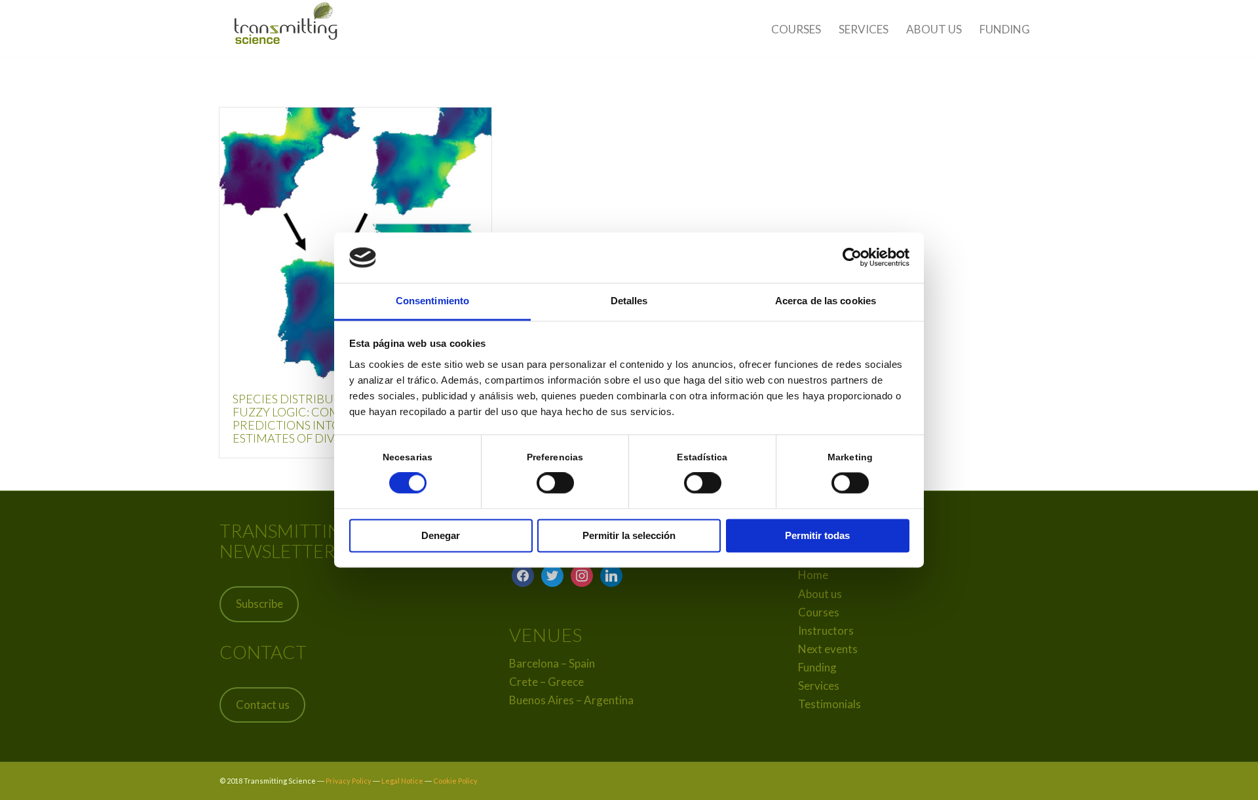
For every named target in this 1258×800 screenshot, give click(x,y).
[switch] (555, 483)
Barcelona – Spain (552, 663)
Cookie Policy (455, 780)
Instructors (826, 630)
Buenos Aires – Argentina (571, 700)
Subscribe (259, 603)
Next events (828, 649)
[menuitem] (796, 29)
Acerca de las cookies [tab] (825, 300)
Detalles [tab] (629, 300)
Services (818, 685)
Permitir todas (817, 535)
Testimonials (829, 704)
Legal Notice (402, 780)
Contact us (263, 704)
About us (820, 594)
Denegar (440, 535)
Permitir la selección (629, 535)
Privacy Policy (349, 780)
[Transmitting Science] (286, 29)
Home (813, 575)
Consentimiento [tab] (432, 300)
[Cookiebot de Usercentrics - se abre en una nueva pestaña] (852, 258)
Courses (818, 612)
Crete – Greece (546, 682)
